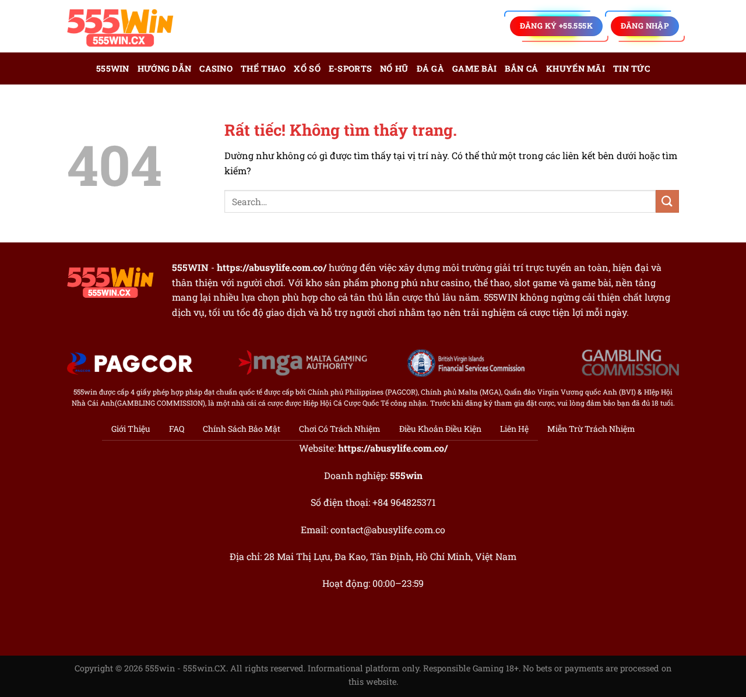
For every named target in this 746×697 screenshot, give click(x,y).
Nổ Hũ (394, 68)
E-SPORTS (350, 68)
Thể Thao (263, 68)
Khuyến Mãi (575, 68)
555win (112, 68)
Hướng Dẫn (165, 68)
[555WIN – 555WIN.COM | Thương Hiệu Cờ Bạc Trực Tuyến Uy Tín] (125, 26)
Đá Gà (430, 68)
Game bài (474, 68)
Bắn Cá (521, 68)
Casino (216, 68)
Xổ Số (307, 68)
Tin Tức (631, 68)
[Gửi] (667, 201)
